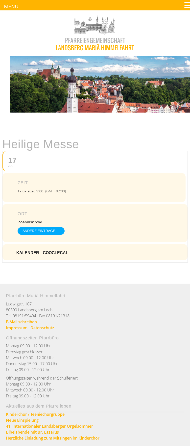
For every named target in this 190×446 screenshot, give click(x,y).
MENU (11, 6)
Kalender (27, 253)
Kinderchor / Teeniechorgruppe (35, 414)
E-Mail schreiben (21, 322)
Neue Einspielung (22, 420)
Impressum (16, 327)
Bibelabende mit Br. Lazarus (32, 432)
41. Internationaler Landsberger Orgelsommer (49, 426)
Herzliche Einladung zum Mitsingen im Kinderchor (52, 438)
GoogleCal (55, 253)
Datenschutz (42, 327)
